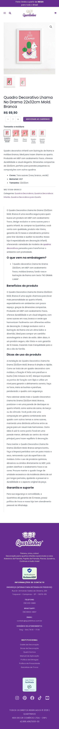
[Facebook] (32, 698)
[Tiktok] (40, 698)
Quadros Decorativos (24, 193)
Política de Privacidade (29, 663)
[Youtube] (47, 698)
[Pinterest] (25, 698)
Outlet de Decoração (29, 644)
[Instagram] (17, 698)
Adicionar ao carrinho (38, 119)
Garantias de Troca (29, 667)
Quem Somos (29, 652)
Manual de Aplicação (29, 656)
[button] (10, 13)
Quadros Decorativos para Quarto (26, 197)
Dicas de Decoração (29, 648)
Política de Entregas (29, 659)
